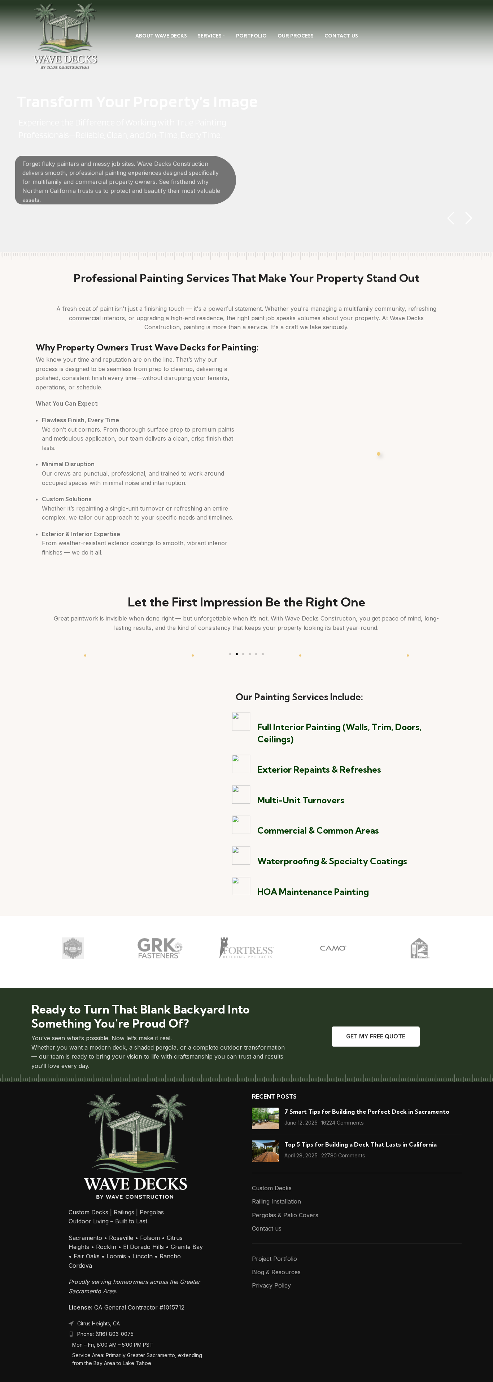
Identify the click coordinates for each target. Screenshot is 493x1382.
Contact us (267, 1228)
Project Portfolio (274, 1258)
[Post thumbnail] (265, 1118)
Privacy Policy (271, 1285)
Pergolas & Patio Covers (285, 1215)
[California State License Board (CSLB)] (420, 948)
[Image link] (136, 1145)
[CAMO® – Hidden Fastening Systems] (333, 948)
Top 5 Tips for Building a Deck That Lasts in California (360, 1144)
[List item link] (136, 1334)
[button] (230, 654)
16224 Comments (342, 1123)
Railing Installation (276, 1201)
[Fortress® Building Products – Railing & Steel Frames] (246, 948)
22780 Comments (343, 1155)
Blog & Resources (276, 1272)
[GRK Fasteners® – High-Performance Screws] (159, 948)
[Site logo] (65, 35)
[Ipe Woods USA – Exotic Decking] (72, 948)
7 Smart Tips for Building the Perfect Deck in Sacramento (366, 1111)
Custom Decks (272, 1188)
